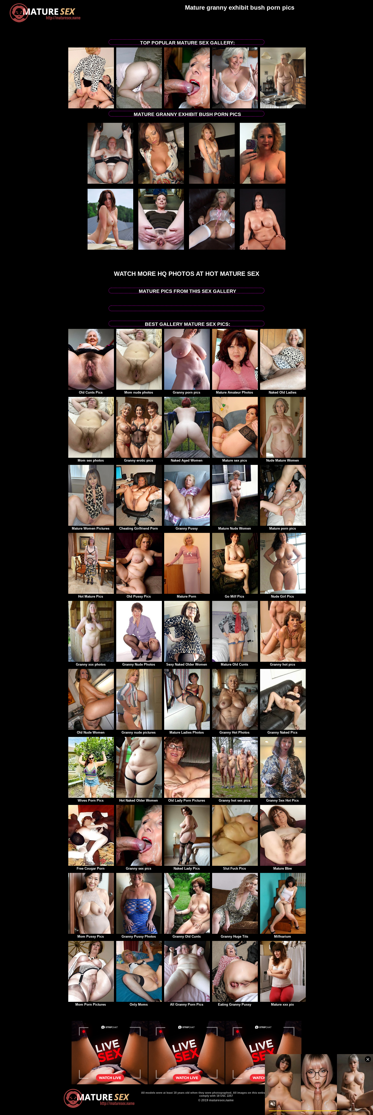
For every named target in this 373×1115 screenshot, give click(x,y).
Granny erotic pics (138, 460)
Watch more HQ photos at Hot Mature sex (186, 273)
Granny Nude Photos (138, 664)
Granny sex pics (138, 868)
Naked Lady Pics (187, 868)
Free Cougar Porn (91, 868)
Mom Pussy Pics (90, 936)
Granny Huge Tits (234, 936)
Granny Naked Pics (282, 732)
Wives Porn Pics (91, 800)
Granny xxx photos (91, 664)
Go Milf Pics (234, 596)
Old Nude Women (91, 732)
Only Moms (139, 1004)
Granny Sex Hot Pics (282, 800)
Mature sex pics (234, 460)
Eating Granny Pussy (234, 1004)
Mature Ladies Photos (186, 732)
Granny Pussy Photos (139, 936)
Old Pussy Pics (139, 596)
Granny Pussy (187, 528)
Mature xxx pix (282, 1004)
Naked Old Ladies (282, 392)
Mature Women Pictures (90, 528)
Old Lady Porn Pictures (186, 800)
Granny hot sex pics (234, 800)
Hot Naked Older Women (138, 800)
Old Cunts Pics (91, 392)
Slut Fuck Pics (234, 868)
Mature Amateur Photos (234, 392)
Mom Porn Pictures (90, 1004)
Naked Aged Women (186, 460)
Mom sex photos (91, 460)
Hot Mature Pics (90, 596)
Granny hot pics (282, 664)
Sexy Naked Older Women (186, 664)
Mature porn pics (282, 528)
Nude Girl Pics (282, 596)
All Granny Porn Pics (186, 1004)
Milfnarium (282, 936)
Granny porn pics (186, 392)
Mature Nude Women (234, 528)
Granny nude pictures (139, 732)
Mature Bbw (282, 868)
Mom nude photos (138, 392)
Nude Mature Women (282, 460)
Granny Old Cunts (187, 936)
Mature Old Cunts (234, 664)
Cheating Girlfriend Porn (138, 528)
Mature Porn (186, 596)
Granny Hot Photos (234, 732)
